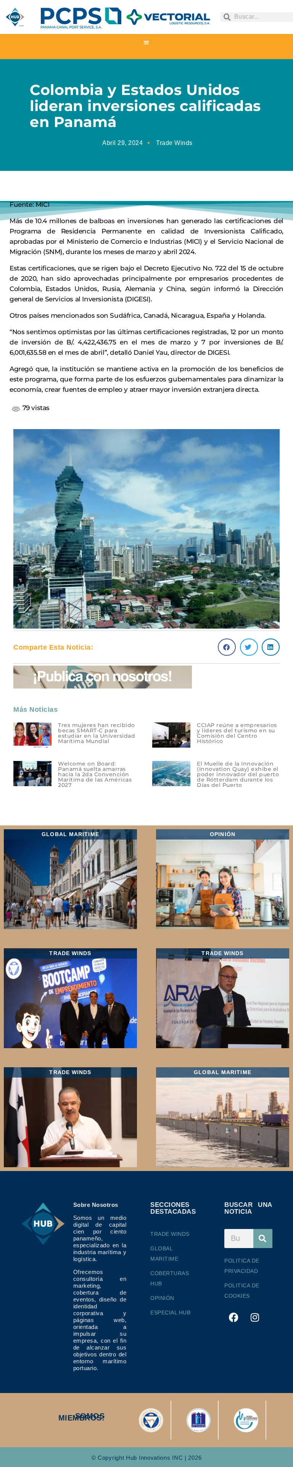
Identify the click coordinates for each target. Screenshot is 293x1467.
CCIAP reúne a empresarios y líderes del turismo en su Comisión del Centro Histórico (237, 733)
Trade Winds (174, 143)
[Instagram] (255, 1317)
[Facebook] (233, 1317)
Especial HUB (170, 1312)
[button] (146, 42)
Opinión (162, 1298)
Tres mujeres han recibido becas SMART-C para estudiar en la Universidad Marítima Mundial (96, 733)
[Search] (262, 1238)
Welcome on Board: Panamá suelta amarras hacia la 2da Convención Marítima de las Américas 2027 (95, 774)
